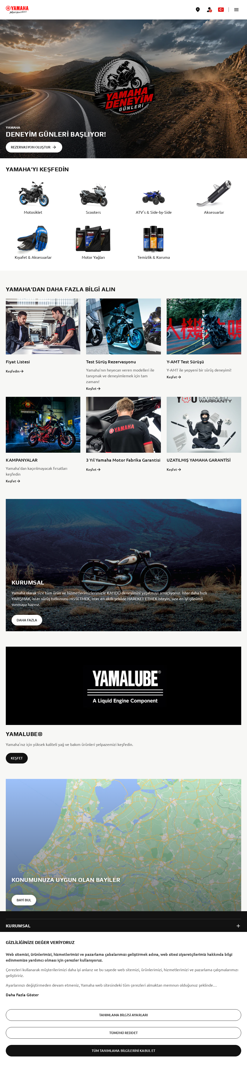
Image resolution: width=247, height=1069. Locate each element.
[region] (123, 1000)
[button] (236, 9)
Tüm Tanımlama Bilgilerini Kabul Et (124, 1050)
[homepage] (17, 9)
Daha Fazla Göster (22, 994)
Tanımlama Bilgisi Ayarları (123, 1015)
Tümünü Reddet (123, 1032)
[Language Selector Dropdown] (221, 9)
